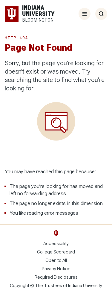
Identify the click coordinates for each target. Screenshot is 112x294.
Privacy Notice (56, 268)
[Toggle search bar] (101, 14)
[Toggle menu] (84, 14)
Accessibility (56, 243)
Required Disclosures (56, 277)
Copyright (19, 285)
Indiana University (85, 285)
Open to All (56, 260)
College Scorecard (56, 252)
